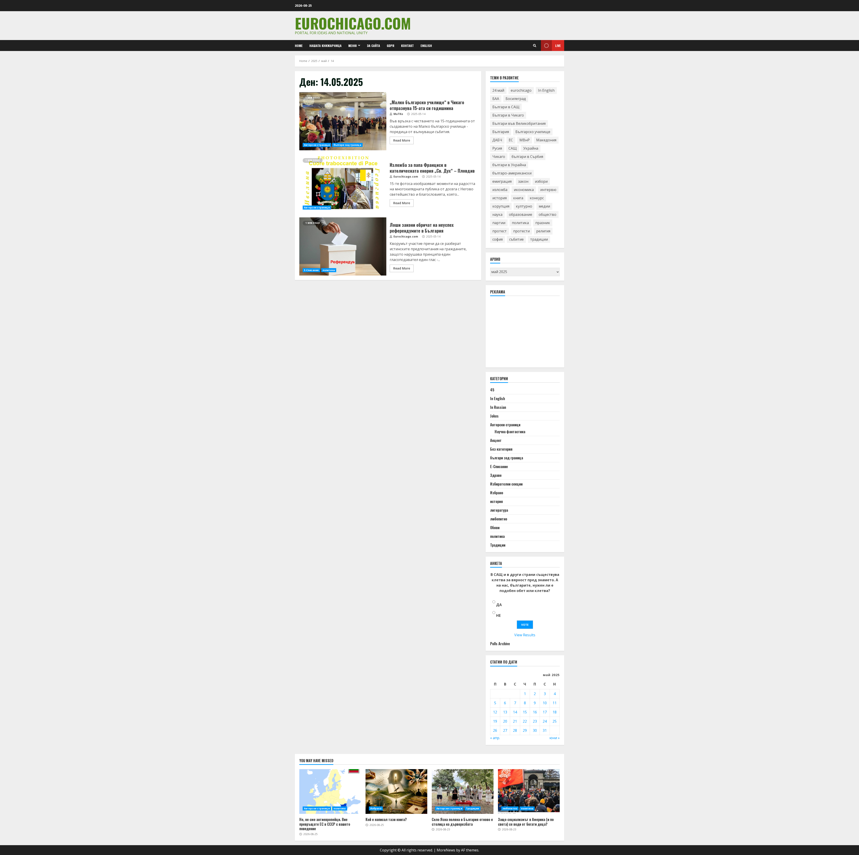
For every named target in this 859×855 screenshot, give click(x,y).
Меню (352, 45)
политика (329, 270)
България (500, 131)
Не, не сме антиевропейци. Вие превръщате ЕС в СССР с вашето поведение (330, 791)
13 (505, 712)
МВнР (524, 140)
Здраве (496, 475)
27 (505, 730)
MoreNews (446, 850)
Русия (497, 148)
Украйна (530, 148)
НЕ (498, 615)
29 (525, 730)
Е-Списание (311, 270)
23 (535, 721)
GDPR (390, 45)
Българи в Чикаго (508, 115)
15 (525, 712)
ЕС (511, 140)
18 (555, 712)
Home (299, 45)
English (426, 45)
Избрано (496, 492)
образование (520, 214)
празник (542, 222)
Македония (546, 140)
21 (515, 721)
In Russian (498, 407)
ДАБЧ (497, 140)
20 (505, 721)
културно (524, 206)
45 (492, 389)
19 (495, 721)
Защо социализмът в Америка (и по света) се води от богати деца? (529, 791)
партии (498, 222)
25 (555, 721)
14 (515, 712)
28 (515, 730)
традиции (539, 239)
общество (547, 214)
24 (545, 721)
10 (545, 702)
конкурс (537, 197)
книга (518, 197)
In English (546, 90)
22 (525, 721)
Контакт (407, 45)
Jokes (494, 416)
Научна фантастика (510, 431)
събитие (516, 239)
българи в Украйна (509, 164)
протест (499, 231)
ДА (499, 604)
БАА (495, 98)
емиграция (502, 181)
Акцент (496, 440)
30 (535, 730)
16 (535, 712)
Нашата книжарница (325, 45)
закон (523, 181)
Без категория (501, 449)
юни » (554, 737)
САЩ (512, 148)
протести (521, 231)
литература (499, 510)
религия (543, 231)
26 (495, 730)
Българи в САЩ (505, 106)
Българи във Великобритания (519, 123)
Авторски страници (317, 144)
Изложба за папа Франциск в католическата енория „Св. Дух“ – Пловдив (342, 184)
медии (544, 206)
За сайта (373, 45)
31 (545, 730)
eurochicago (521, 90)
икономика (524, 189)
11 (555, 702)
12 (495, 712)
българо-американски (512, 173)
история (499, 197)
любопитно (498, 519)
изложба (499, 189)
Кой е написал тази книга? (396, 791)
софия (497, 239)
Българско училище (532, 131)
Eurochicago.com (353, 23)
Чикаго (498, 156)
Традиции (497, 545)
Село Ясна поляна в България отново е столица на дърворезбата (462, 791)
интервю (548, 189)
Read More (401, 140)
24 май (498, 90)
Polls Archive (500, 643)
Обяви (495, 527)
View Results (524, 634)
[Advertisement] (523, 334)
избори (541, 181)
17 (545, 712)
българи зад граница (347, 144)
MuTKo (398, 114)
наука (497, 214)
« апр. (495, 737)
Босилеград (516, 98)
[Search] (534, 45)
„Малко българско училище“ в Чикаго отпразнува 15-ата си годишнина (342, 121)
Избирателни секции (506, 484)
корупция (500, 206)
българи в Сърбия (527, 156)
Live (558, 45)
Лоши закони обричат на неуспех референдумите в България (342, 246)
